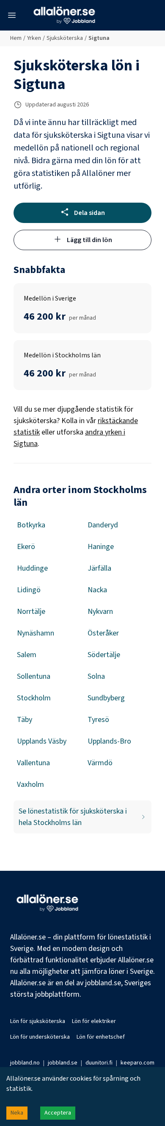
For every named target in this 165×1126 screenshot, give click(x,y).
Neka (17, 1113)
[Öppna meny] (12, 15)
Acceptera (57, 1113)
